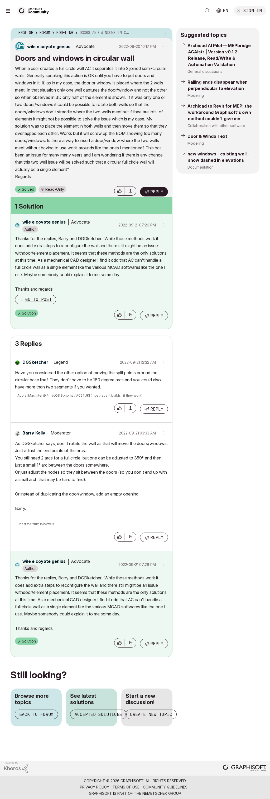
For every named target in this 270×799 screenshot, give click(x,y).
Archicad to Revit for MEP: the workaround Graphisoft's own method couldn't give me (219, 112)
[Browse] (10, 10)
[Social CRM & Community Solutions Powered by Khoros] (16, 767)
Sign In (252, 10)
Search (207, 10)
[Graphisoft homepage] (244, 768)
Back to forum (36, 714)
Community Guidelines (165, 787)
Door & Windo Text (207, 136)
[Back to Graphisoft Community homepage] (34, 10)
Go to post (38, 299)
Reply (156, 191)
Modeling (195, 95)
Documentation (200, 167)
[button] (119, 190)
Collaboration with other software (216, 125)
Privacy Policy (94, 787)
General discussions (204, 71)
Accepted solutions (98, 714)
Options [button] (165, 33)
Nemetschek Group (161, 793)
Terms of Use (126, 787)
